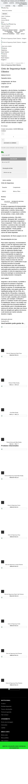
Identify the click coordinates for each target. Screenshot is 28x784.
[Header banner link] (14, 392)
